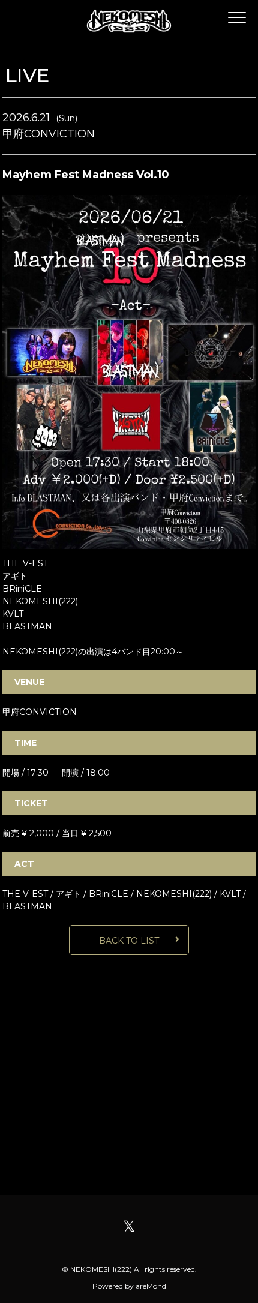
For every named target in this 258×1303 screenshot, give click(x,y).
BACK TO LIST (129, 940)
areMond (151, 1285)
